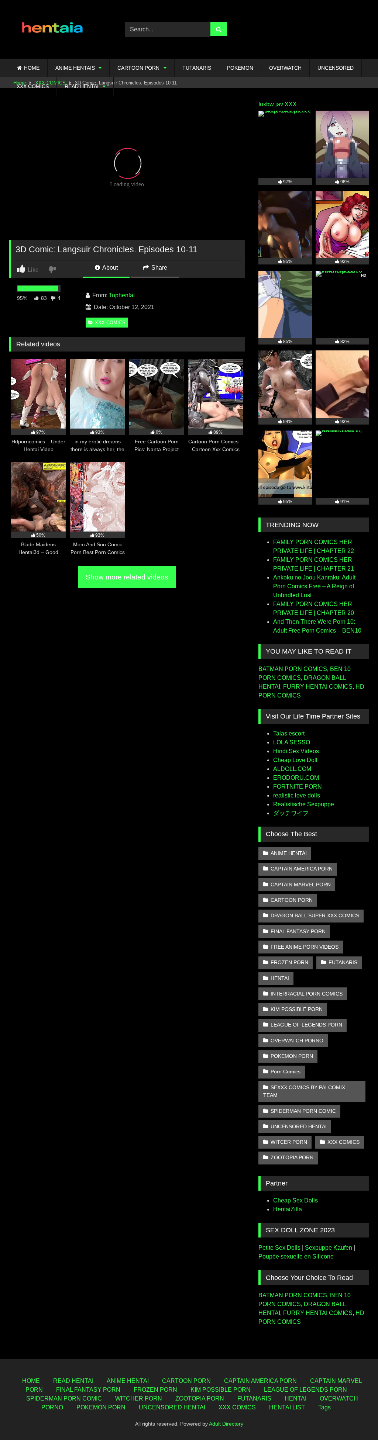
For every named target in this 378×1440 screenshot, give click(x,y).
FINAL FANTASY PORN (298, 931)
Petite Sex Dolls (279, 1248)
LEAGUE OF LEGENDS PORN (306, 1025)
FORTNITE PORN (297, 786)
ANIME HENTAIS (75, 68)
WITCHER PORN (138, 1398)
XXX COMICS (33, 86)
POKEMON (240, 68)
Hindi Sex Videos (296, 751)
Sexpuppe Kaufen (328, 1248)
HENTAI (280, 978)
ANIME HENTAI (289, 853)
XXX (291, 104)
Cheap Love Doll (295, 760)
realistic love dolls (296, 795)
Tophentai (122, 295)
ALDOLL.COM (292, 769)
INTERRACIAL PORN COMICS (307, 994)
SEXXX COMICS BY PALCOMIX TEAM (304, 1091)
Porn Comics (285, 1071)
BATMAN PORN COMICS (292, 669)
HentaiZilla (287, 1209)
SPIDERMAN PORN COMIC (303, 1111)
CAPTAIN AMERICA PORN (302, 869)
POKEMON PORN (292, 1056)
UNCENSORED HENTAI (299, 1126)
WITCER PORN (289, 1142)
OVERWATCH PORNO (297, 1040)
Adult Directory (226, 1424)
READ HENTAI (82, 86)
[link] (53, 269)
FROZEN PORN (289, 962)
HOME (31, 68)
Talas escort (289, 733)
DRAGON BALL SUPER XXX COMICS (315, 915)
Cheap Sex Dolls (295, 1200)
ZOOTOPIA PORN (292, 1157)
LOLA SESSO (291, 742)
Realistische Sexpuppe (303, 804)
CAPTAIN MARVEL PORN (301, 884)
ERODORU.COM (296, 778)
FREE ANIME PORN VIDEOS (305, 947)
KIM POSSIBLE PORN (297, 1009)
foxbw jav (270, 104)
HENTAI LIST (287, 1407)
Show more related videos (127, 577)
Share (158, 267)
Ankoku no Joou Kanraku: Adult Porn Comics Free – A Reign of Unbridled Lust (314, 586)
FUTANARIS (196, 68)
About (109, 267)
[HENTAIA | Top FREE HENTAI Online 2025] (58, 29)
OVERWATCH (285, 68)
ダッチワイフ (291, 813)
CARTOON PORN (138, 68)
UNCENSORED (335, 68)
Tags (324, 1407)
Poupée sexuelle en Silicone (296, 1256)
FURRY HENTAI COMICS (318, 686)
